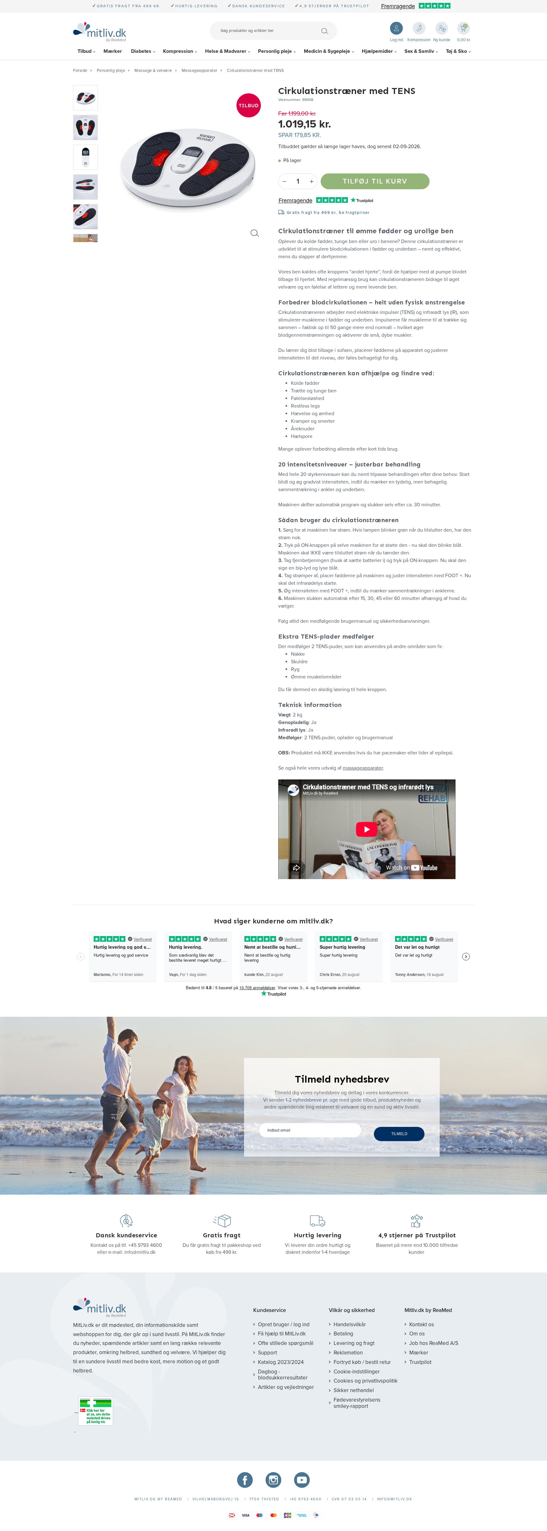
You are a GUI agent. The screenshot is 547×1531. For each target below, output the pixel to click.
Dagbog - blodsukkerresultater (283, 1374)
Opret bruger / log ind (284, 1324)
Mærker (113, 51)
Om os (417, 1333)
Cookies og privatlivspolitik (366, 1381)
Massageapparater (199, 70)
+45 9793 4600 (145, 1245)
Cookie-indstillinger (357, 1371)
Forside (80, 70)
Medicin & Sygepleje (327, 51)
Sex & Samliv (419, 51)
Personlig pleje (275, 51)
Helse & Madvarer (225, 51)
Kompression (178, 51)
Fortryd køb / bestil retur (362, 1362)
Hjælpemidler (377, 51)
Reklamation (348, 1352)
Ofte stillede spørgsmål (285, 1343)
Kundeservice (269, 1310)
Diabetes (141, 51)
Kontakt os (421, 1324)
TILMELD (399, 1133)
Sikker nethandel (354, 1390)
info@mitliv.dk (139, 1252)
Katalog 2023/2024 (281, 1362)
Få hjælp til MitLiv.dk (282, 1333)
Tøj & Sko (456, 51)
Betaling (343, 1333)
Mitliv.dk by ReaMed (428, 1310)
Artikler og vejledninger (286, 1387)
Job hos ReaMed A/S (433, 1343)
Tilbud (84, 51)
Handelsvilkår (350, 1324)
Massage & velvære (153, 70)
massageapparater (363, 768)
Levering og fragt (354, 1343)
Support (267, 1352)
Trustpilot (420, 1362)
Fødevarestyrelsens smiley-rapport (357, 1403)
